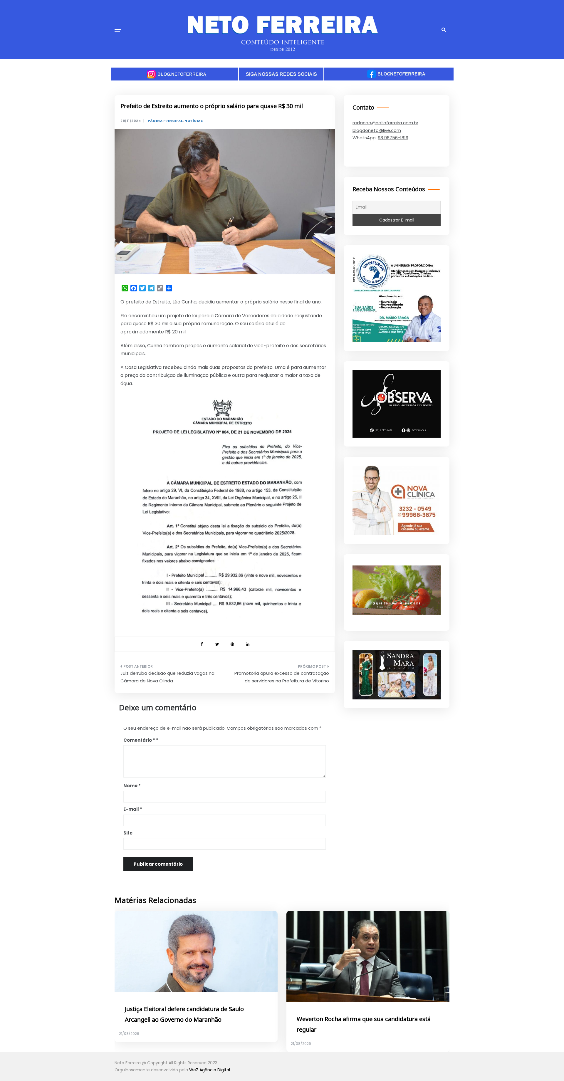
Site (127, 833)
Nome (132, 786)
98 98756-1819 (393, 138)
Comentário (139, 740)
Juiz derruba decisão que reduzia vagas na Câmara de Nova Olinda (167, 677)
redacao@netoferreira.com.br (385, 123)
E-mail (132, 809)
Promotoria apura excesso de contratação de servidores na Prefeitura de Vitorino (281, 677)
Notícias (193, 121)
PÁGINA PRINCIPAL (165, 121)
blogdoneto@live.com (376, 130)
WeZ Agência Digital (209, 1070)
